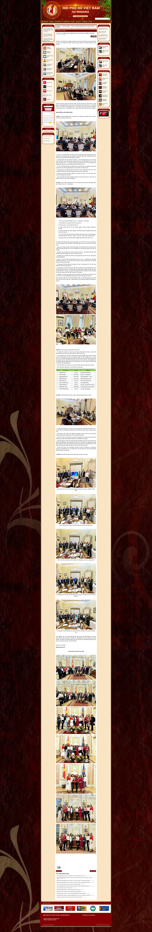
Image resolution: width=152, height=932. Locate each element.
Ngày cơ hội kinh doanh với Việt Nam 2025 (67, 887)
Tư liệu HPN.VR (66, 21)
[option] (48, 30)
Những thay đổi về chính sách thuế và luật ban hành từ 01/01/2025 (71, 891)
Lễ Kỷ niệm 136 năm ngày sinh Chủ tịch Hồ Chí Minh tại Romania (47, 29)
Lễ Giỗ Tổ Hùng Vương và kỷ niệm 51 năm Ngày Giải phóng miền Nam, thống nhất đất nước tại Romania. (48, 40)
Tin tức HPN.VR (58, 21)
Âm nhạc (48, 99)
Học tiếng (49, 95)
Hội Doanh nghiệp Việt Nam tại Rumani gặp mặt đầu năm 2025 (70, 889)
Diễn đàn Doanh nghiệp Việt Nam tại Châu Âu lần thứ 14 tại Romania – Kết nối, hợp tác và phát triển (74, 878)
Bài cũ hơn (59, 871)
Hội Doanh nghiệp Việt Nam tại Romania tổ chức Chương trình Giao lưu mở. (73, 875)
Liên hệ (90, 21)
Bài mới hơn (93, 871)
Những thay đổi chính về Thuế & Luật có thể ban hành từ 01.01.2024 (71, 897)
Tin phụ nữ (78, 21)
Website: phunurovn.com (49, 920)
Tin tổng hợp (84, 21)
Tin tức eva (49, 82)
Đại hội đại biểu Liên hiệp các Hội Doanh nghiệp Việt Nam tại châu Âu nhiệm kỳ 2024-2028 (75, 895)
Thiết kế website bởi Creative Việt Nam (102, 924)
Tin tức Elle (49, 86)
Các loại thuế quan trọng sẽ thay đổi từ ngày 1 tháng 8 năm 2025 (71, 884)
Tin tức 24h (49, 90)
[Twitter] (58, 867)
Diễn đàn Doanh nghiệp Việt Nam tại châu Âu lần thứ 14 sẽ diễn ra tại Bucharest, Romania (75, 882)
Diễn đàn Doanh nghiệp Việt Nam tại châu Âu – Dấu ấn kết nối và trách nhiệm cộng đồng (75, 880)
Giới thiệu (51, 21)
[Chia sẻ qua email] (56, 867)
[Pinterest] (59, 867)
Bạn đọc (73, 21)
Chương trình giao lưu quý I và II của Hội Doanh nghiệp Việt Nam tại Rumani (73, 893)
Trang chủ (46, 21)
